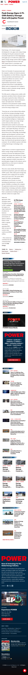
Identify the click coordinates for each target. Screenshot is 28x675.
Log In (24, 2)
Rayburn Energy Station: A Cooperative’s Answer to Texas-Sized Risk (19, 524)
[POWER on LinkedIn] (12, 586)
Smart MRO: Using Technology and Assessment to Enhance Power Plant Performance (12, 292)
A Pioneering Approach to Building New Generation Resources (18, 432)
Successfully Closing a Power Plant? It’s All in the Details (20, 231)
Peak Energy (22, 56)
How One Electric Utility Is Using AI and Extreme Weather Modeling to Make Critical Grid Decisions (13, 303)
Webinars (6, 258)
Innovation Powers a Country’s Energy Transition (16, 452)
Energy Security (18, 204)
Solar (15, 234)
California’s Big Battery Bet (6, 501)
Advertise (3, 628)
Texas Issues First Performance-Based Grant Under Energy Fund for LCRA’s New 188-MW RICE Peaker (19, 208)
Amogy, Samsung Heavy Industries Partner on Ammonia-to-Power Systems (20, 216)
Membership (11, 628)
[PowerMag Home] (14, 2)
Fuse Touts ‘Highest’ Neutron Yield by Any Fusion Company (16, 384)
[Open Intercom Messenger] (25, 670)
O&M (15, 227)
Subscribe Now (13, 360)
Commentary (13, 390)
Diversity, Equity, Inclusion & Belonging (10, 631)
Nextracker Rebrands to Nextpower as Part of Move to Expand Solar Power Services (20, 238)
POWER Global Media (10, 328)
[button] (2, 2)
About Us (17, 628)
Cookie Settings (5, 633)
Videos (5, 312)
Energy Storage (8, 4)
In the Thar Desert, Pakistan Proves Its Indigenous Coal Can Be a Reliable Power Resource (17, 442)
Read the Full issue (8, 539)
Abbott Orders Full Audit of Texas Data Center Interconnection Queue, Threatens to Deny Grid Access (18, 423)
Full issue (16, 202)
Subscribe (21, 645)
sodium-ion (18, 249)
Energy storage (6, 253)
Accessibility (14, 633)
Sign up (9, 658)
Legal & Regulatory (16, 419)
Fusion (12, 381)
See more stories (19, 242)
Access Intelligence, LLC (13, 665)
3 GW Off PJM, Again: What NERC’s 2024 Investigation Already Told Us (18, 393)
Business (16, 220)
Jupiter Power (13, 251)
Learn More (6, 619)
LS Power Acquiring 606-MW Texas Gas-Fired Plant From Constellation (18, 413)
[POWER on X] (10, 586)
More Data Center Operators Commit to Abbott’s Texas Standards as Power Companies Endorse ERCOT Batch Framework (17, 404)
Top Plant (13, 438)
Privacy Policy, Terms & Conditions (9, 630)
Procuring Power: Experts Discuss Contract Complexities (19, 224)
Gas (11, 410)
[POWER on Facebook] (8, 586)
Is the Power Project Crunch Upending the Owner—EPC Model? (19, 514)
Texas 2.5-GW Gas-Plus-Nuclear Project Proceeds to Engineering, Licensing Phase (17, 374)
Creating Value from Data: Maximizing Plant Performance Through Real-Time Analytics (13, 275)
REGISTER (5, 283)
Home (2, 4)
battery (11, 249)
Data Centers (14, 370)
